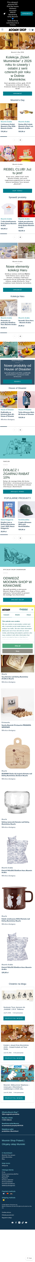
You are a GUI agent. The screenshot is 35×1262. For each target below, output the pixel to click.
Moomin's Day (18, 100)
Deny (17, 651)
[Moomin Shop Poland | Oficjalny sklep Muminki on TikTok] (23, 1223)
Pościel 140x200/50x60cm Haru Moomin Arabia (17, 872)
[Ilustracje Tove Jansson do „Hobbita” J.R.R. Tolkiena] (17, 995)
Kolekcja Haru (17, 296)
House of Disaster (17, 388)
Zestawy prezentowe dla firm (10, 1174)
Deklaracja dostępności (8, 1185)
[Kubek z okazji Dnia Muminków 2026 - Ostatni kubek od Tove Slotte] (17, 1033)
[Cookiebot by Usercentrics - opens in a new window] (20, 610)
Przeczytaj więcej (14, 1018)
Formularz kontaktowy (8, 1184)
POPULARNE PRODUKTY (17, 498)
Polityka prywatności (8, 1215)
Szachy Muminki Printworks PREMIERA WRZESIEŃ (16, 726)
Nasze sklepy (5, 1176)
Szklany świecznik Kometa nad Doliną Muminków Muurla (15, 823)
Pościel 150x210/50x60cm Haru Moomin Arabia (17, 968)
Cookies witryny (6, 1212)
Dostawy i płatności (7, 1180)
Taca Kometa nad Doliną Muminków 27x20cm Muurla (15, 678)
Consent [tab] (6, 614)
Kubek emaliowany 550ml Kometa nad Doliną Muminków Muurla (16, 920)
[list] (17, 119)
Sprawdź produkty (17, 197)
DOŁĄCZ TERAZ (17, 492)
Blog (3, 1159)
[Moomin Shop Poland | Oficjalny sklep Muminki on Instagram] (19, 1223)
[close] (33, 14)
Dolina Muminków (7, 1157)
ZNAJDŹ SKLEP (17, 600)
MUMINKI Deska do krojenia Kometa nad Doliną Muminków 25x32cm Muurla (17, 775)
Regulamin (5, 1178)
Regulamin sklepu (7, 1218)
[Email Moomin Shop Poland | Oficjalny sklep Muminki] (12, 1223)
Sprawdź (26, 14)
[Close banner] (32, 609)
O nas (3, 1172)
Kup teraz (17, 191)
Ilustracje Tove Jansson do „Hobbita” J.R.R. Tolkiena (14, 1008)
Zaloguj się (5, 1165)
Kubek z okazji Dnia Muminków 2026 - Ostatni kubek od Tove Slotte (16, 1047)
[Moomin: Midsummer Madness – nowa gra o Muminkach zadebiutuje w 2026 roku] (17, 1073)
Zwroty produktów (7, 1182)
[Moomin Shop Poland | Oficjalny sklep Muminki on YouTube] (26, 1223)
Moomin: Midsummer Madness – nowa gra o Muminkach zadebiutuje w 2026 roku (17, 1087)
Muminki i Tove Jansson (8, 1155)
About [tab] (29, 614)
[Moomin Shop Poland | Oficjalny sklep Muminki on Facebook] (16, 1223)
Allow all (17, 646)
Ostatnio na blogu (17, 984)
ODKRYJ (17, 381)
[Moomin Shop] (17, 29)
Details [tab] (17, 614)
